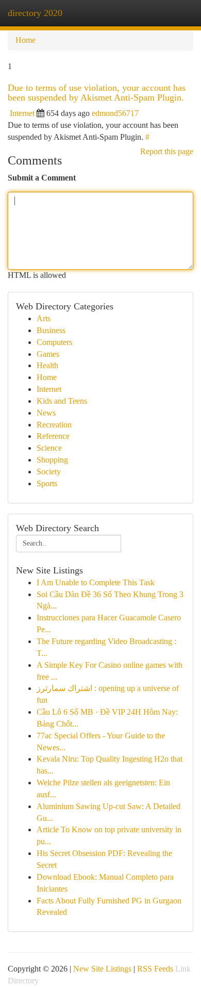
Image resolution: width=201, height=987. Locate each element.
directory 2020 (35, 13)
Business (51, 330)
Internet (22, 113)
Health (47, 365)
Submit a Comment (42, 177)
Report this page (166, 151)
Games (48, 354)
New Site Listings (102, 968)
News (46, 412)
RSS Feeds (155, 968)
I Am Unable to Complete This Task (96, 582)
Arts (44, 318)
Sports (47, 483)
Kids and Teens (62, 401)
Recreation (54, 424)
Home (25, 40)
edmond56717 (115, 113)
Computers (54, 342)
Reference (53, 436)
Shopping (52, 459)
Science (49, 447)
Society (49, 471)
